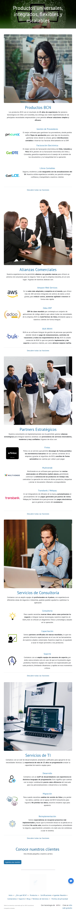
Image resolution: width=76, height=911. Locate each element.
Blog (29, 899)
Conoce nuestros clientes (37, 849)
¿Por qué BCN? (21, 895)
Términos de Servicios (40, 899)
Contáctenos (12, 899)
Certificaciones (45, 895)
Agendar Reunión (59, 895)
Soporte (22, 899)
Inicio (11, 895)
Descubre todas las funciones (38, 190)
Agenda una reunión (12, 862)
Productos (34, 895)
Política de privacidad (59, 899)
